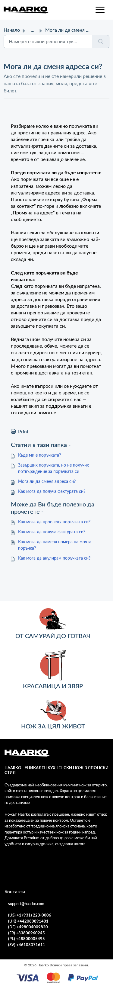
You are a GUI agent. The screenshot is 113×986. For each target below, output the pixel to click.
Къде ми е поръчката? (39, 455)
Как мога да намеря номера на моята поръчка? (54, 545)
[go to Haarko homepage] (26, 10)
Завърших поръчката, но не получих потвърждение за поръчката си (53, 468)
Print (23, 431)
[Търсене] (100, 41)
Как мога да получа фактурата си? (51, 492)
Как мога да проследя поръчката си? (54, 522)
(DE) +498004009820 (28, 927)
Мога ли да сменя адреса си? (47, 482)
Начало (12, 30)
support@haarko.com (26, 904)
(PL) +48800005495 (26, 939)
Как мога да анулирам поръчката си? (54, 558)
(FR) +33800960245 (26, 933)
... (32, 30)
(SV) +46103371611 (26, 945)
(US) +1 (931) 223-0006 (29, 915)
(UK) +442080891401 (28, 921)
